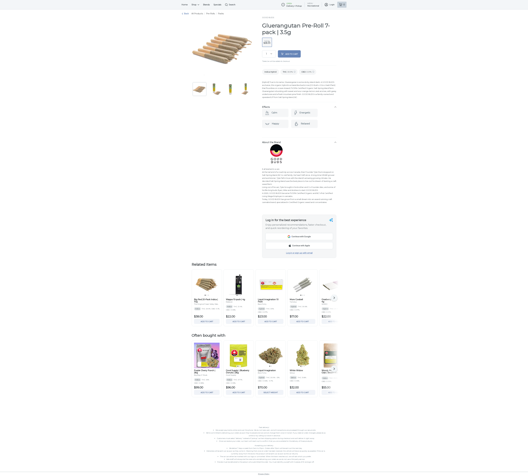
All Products (197, 13)
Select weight (270, 392)
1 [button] (266, 53)
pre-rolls (210, 13)
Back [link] (186, 13)
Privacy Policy (263, 474)
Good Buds (268, 17)
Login (332, 4)
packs (221, 13)
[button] (299, 107)
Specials (217, 4)
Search (232, 4)
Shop (194, 4)
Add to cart (207, 321)
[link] (270, 72)
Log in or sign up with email (299, 253)
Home (185, 4)
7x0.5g (267, 42)
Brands (206, 4)
